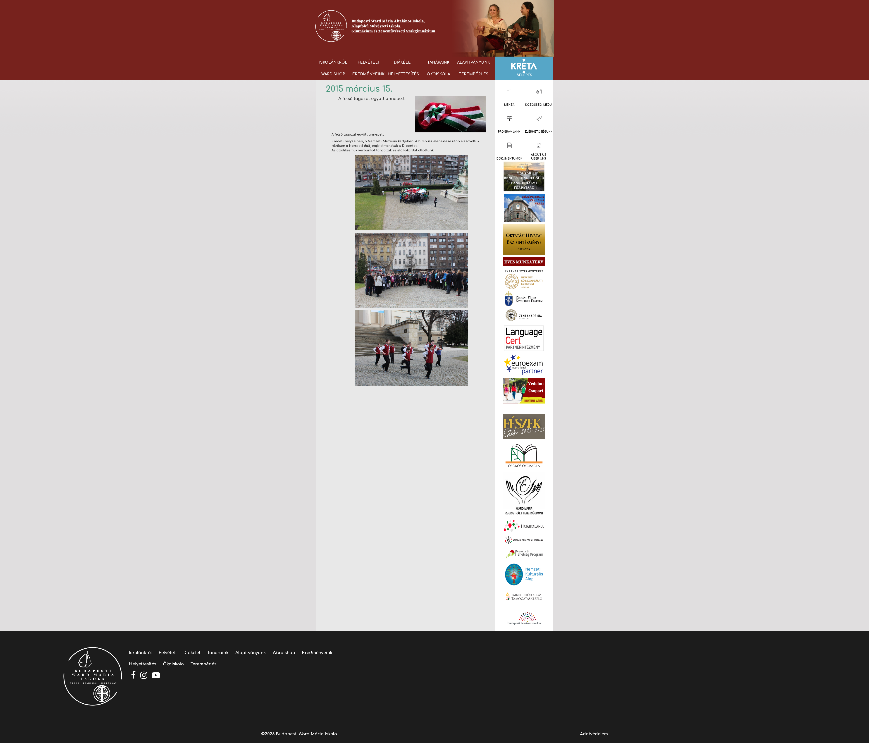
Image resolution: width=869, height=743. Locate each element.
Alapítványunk (473, 62)
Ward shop (333, 74)
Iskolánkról (333, 62)
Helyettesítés (403, 74)
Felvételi (368, 62)
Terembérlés (473, 74)
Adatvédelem (594, 734)
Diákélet (403, 62)
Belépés (524, 75)
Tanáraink (438, 62)
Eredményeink (368, 74)
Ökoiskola (438, 74)
